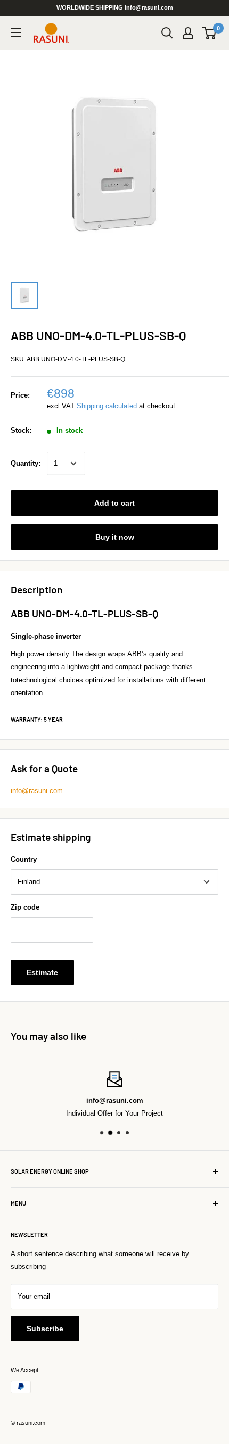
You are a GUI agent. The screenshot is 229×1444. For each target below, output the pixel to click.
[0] (209, 33)
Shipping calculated (107, 406)
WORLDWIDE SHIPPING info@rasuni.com (114, 7)
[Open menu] (16, 32)
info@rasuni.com (37, 791)
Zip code (25, 907)
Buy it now (114, 537)
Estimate (42, 972)
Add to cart (114, 503)
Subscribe (45, 1328)
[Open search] (167, 33)
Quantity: (25, 463)
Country (24, 859)
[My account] (188, 33)
